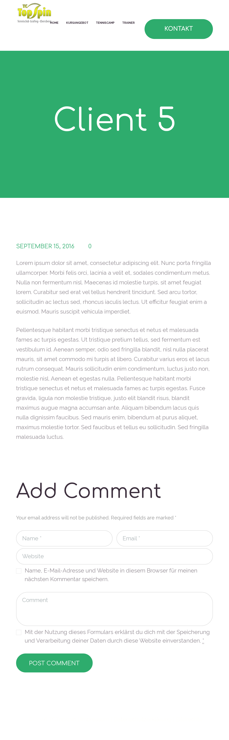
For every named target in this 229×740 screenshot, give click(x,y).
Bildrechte (189, 719)
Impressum (94, 719)
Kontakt (178, 29)
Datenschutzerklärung (142, 719)
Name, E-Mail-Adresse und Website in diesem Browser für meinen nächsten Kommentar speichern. (111, 574)
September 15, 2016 (45, 246)
